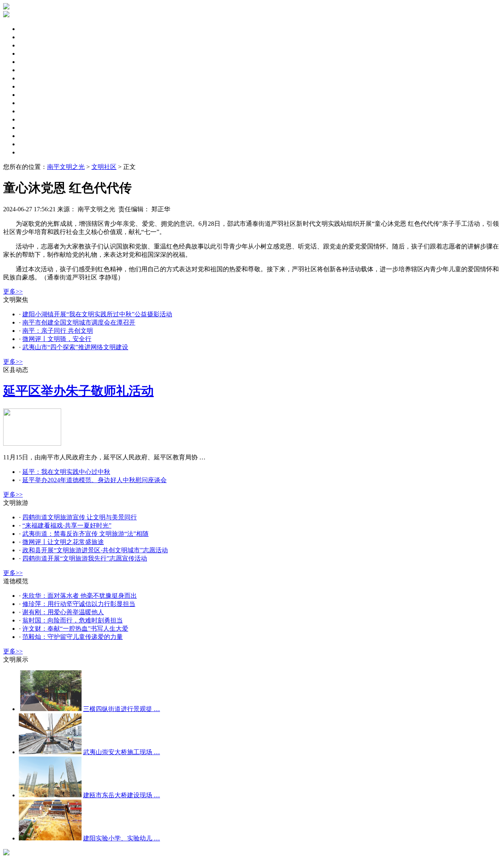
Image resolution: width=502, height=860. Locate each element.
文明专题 (31, 45)
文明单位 (31, 70)
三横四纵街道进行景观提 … (121, 709)
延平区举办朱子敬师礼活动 (78, 391)
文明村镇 (31, 127)
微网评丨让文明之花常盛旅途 (63, 542)
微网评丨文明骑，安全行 (56, 339)
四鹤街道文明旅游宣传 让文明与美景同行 (79, 517)
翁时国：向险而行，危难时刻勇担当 (72, 620)
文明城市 (31, 61)
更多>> (13, 291)
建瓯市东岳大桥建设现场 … (121, 795)
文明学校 (31, 135)
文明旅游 (31, 103)
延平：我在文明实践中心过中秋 (66, 471)
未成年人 (31, 53)
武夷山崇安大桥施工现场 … (121, 752)
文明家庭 (31, 86)
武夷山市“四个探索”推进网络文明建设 (75, 347)
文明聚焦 (31, 28)
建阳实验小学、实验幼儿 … (121, 838)
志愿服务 (31, 111)
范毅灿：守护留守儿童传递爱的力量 (72, 636)
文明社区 (31, 78)
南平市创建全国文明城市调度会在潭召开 (78, 322)
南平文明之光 (66, 166)
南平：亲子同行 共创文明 (57, 330)
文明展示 (31, 152)
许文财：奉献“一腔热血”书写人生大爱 (75, 628)
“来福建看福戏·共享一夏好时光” (66, 525)
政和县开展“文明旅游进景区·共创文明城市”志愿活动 (95, 550)
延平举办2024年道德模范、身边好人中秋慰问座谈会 (94, 480)
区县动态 (31, 37)
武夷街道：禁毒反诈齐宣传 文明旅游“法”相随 (85, 533)
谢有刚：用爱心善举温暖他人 (63, 612)
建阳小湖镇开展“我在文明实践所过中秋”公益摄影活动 (97, 314)
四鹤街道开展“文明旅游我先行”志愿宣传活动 (84, 558)
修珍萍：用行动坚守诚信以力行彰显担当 (78, 604)
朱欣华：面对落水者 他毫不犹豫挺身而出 (79, 595)
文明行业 (31, 144)
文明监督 (31, 94)
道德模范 (31, 119)
